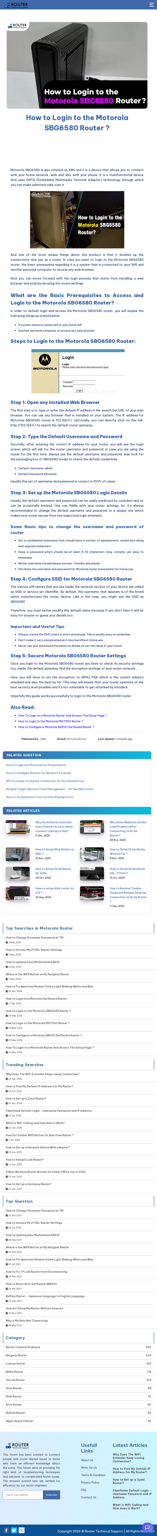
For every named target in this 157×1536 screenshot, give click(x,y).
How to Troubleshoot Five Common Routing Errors (40, 797)
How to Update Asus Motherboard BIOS (32, 962)
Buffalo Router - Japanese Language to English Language (45, 1296)
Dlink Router (14, 1396)
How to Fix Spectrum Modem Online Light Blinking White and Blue (49, 986)
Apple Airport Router (20, 1421)
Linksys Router (15, 1363)
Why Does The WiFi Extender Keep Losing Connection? (42, 1074)
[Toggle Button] (151, 5)
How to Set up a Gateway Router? (29, 1184)
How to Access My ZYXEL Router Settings (34, 950)
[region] (77, 150)
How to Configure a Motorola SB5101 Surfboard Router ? (56, 727)
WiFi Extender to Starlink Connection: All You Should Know (45, 781)
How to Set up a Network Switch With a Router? (38, 1147)
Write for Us (89, 1467)
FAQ (83, 1490)
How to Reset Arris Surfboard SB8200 (31, 1284)
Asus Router (14, 1388)
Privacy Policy (90, 1482)
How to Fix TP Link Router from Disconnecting (36, 1271)
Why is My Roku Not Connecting (27, 1320)
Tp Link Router (15, 1380)
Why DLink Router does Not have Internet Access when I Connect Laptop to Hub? (54, 827)
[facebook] (6, 1530)
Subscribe (51, 1494)
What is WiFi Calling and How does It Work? (35, 1123)
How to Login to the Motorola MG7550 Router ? (50, 721)
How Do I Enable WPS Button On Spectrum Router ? (40, 1135)
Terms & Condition (93, 1475)
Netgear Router (16, 1355)
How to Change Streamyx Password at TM (34, 937)
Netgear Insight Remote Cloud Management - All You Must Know (49, 789)
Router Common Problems (23, 1347)
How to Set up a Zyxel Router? (26, 1098)
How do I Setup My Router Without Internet (34, 1308)
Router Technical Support (104, 1531)
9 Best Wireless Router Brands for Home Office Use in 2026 (46, 1172)
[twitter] (14, 1530)
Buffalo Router (15, 1413)
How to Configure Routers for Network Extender (38, 773)
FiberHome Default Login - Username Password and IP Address (49, 1111)
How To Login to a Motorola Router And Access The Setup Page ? (62, 715)
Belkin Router (14, 1372)
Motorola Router (77, 738)
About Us (87, 1460)
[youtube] (22, 1530)
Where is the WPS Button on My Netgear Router (37, 974)
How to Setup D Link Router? (25, 1159)
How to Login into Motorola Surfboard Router (36, 765)
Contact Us (88, 1497)
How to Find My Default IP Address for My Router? (39, 1086)
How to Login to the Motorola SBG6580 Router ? (38, 1011)
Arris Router (14, 1404)
